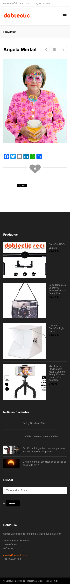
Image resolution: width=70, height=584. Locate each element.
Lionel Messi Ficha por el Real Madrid (46, 49)
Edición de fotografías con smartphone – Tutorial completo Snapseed (44, 450)
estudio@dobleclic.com (18, 3)
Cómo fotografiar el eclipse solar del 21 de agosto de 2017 (44, 463)
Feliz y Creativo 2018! (34, 423)
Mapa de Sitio (51, 580)
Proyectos (54, 49)
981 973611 (44, 3)
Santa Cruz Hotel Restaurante (63, 49)
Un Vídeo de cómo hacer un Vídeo (40, 436)
